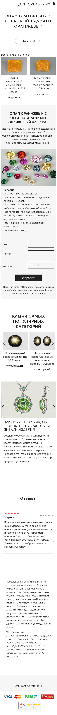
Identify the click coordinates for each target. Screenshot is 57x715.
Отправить (28, 278)
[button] (3, 172)
